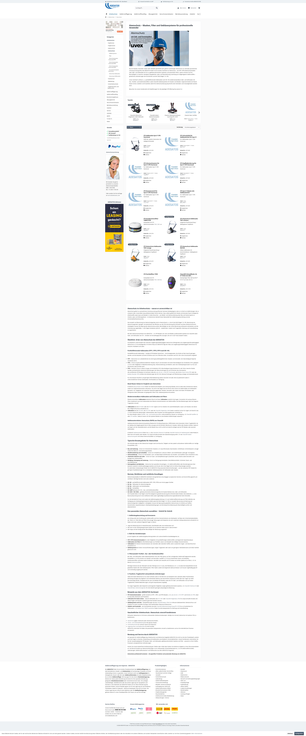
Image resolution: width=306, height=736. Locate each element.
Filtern (131, 127)
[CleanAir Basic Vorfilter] (190, 108)
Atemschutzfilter (136, 562)
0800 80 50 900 (197, 1)
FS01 (158, 224)
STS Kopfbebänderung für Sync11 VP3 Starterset (188, 164)
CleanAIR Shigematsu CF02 (173, 598)
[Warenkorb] (199, 7)
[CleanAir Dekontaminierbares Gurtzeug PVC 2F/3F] (172, 108)
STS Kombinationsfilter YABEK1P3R (151, 219)
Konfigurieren (299, 733)
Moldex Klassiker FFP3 (133, 374)
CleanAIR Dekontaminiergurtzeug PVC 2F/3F (168, 606)
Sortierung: (180, 127)
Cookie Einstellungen (186, 688)
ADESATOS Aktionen (114, 202)
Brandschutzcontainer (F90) (163, 690)
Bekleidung (111, 81)
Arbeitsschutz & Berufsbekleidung (165, 696)
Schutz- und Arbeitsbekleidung (136, 622)
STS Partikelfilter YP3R (151, 274)
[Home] (106, 14)
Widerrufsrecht (185, 677)
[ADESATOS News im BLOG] (114, 27)
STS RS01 (141, 406)
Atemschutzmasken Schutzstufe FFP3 (113, 66)
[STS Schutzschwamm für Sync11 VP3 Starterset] (135, 171)
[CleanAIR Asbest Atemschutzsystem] (154, 108)
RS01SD (159, 280)
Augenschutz (111, 45)
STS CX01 (160, 598)
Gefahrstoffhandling (112, 94)
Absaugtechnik (111, 100)
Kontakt (183, 669)
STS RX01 (151, 406)
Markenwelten (184, 690)
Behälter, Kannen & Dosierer (163, 684)
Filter (110, 56)
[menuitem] (199, 7)
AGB (182, 673)
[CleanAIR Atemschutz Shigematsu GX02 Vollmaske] (136, 108)
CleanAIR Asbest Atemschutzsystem (154, 116)
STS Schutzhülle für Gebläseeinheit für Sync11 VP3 (188, 136)
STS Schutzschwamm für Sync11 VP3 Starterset (151, 164)
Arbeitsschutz (110, 40)
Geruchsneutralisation (113, 102)
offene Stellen (184, 686)
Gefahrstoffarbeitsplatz (162, 680)
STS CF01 (148, 410)
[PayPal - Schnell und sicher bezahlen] (114, 146)
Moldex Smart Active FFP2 (184, 372)
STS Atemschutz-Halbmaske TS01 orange (152, 247)
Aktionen (183, 692)
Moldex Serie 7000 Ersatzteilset (145, 608)
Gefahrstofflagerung (112, 91)
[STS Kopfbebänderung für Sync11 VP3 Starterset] (171, 171)
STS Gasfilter (133, 416)
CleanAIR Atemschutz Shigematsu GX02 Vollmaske (135, 116)
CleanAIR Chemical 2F (159, 432)
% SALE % (109, 119)
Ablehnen (290, 733)
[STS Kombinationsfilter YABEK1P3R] (135, 227)
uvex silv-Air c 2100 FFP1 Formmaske (165, 372)
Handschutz (111, 78)
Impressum (184, 671)
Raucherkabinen (160, 694)
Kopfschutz (111, 43)
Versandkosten (159, 723)
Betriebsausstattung (112, 105)
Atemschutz (111, 51)
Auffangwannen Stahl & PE (163, 686)
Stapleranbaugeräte (161, 692)
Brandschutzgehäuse (112, 97)
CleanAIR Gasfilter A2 (192, 414)
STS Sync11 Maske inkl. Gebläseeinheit (187, 191)
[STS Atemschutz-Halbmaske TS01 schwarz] (171, 227)
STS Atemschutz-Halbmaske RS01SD (189, 247)
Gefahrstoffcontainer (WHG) (163, 688)
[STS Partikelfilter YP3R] (135, 282)
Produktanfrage (185, 682)
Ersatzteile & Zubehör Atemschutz (113, 70)
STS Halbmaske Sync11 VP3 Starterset (152, 136)
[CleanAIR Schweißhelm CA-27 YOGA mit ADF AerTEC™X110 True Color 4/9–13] (171, 282)
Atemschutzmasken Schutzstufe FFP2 (113, 63)
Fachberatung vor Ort (168, 1)
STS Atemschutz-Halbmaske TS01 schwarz (189, 219)
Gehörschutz (111, 48)
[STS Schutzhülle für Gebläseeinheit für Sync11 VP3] (171, 144)
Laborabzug (159, 679)
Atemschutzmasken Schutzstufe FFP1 (113, 59)
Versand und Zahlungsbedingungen (190, 679)
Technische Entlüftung (162, 682)
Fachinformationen (161, 669)
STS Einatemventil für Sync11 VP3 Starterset (150, 191)
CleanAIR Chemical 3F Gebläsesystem (180, 432)
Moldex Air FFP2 (191, 595)
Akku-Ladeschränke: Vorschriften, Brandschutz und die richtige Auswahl (165, 673)
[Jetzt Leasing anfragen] (114, 228)
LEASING (109, 113)
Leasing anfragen (185, 694)
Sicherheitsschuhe (113, 84)
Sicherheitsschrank (161, 677)
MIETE (108, 116)
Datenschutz (184, 675)
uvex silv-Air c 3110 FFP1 (177, 595)
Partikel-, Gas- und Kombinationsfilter (151, 414)
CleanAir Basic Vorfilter (191, 115)
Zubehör (109, 108)
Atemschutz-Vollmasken (114, 73)
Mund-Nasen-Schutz (139, 386)
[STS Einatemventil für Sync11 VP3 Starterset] (135, 199)
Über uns (183, 680)
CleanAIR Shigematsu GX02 (163, 410)
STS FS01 (140, 410)
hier (181, 89)
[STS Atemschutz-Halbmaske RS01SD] (171, 255)
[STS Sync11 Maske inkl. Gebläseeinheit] (171, 199)
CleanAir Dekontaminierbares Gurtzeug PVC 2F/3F (172, 116)
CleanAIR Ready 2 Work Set (164, 602)
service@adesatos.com (114, 195)
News (108, 121)
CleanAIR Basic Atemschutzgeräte (137, 588)
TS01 (155, 224)
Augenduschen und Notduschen (113, 87)
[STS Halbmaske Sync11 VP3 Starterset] (135, 144)
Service (109, 110)
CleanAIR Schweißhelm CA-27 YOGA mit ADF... (188, 275)
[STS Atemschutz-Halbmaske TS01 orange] (135, 255)
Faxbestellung (184, 684)
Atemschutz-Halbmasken (114, 76)
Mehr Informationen (196, 733)
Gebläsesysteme (113, 53)
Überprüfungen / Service (162, 698)
